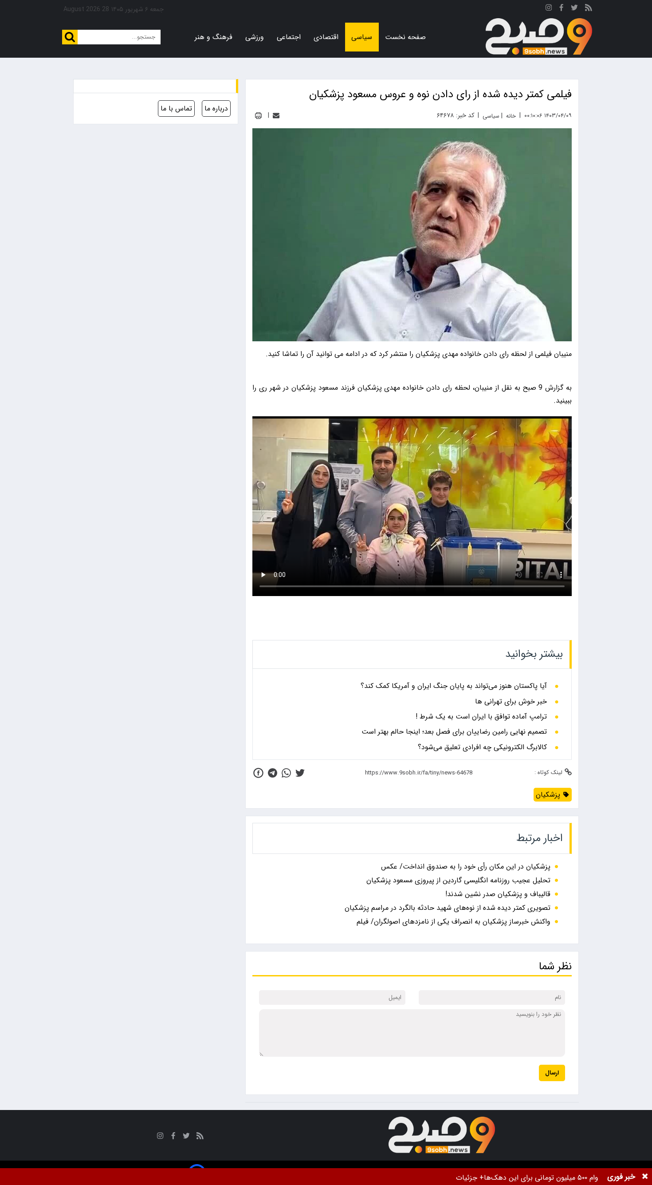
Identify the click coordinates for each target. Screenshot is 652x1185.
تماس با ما (176, 108)
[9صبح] (539, 36)
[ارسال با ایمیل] (276, 115)
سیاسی (361, 37)
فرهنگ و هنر (213, 37)
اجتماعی (289, 37)
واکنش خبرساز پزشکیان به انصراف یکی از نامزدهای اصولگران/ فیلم (453, 921)
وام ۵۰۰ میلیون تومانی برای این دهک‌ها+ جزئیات (527, 1177)
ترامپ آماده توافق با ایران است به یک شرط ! (481, 717)
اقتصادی (326, 37)
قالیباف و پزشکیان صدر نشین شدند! (497, 894)
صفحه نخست (405, 37)
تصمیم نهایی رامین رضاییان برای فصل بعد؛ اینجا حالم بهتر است (454, 732)
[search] (70, 37)
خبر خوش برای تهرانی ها (511, 702)
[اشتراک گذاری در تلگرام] (272, 773)
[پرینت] (258, 115)
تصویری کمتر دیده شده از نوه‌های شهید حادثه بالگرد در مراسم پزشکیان (447, 907)
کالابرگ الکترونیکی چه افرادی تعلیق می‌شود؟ (482, 747)
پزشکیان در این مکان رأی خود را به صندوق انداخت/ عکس (465, 866)
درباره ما (216, 108)
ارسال (552, 1073)
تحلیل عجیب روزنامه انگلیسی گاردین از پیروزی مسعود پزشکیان (458, 880)
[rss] (588, 9)
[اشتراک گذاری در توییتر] (300, 773)
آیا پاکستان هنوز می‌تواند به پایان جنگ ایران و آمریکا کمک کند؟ (454, 686)
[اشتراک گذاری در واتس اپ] (286, 772)
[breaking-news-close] (645, 1177)
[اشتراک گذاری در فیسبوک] (258, 773)
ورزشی (254, 37)
